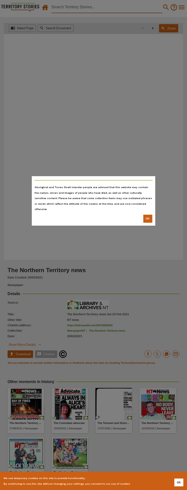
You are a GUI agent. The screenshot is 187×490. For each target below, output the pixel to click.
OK (148, 218)
